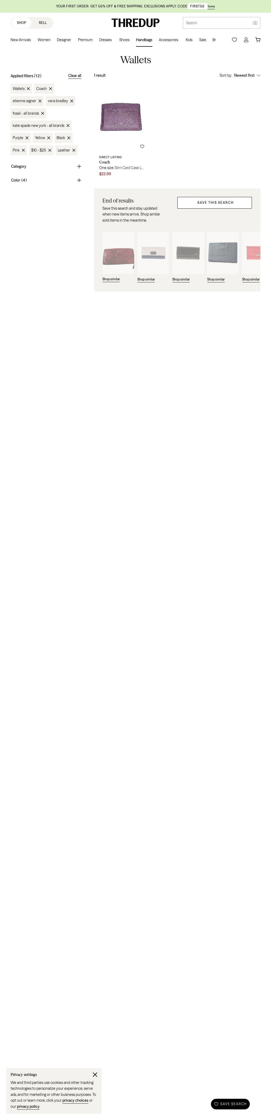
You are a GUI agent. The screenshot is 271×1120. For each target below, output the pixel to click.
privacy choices (75, 1100)
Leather (64, 150)
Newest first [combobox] (244, 75)
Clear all (74, 75)
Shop (21, 23)
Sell (43, 23)
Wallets (19, 88)
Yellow (40, 137)
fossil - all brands (26, 113)
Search (191, 22)
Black (61, 137)
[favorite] (142, 146)
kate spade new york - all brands (38, 125)
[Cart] (257, 39)
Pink (16, 150)
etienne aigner (24, 100)
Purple (18, 137)
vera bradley (58, 100)
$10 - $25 (38, 150)
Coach (41, 88)
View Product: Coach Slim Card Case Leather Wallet (121, 131)
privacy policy (28, 1106)
